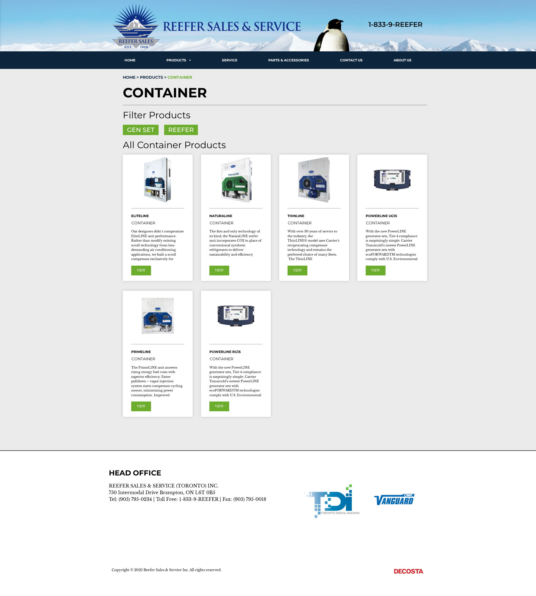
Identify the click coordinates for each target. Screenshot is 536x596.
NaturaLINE (220, 216)
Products (176, 60)
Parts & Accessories (288, 60)
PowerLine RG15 (225, 352)
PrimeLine (141, 352)
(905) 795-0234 (135, 499)
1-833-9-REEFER (198, 499)
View (141, 270)
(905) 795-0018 (249, 499)
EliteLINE (140, 216)
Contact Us (351, 60)
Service (229, 60)
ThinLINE (296, 216)
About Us (402, 60)
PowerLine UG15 (381, 216)
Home (130, 60)
